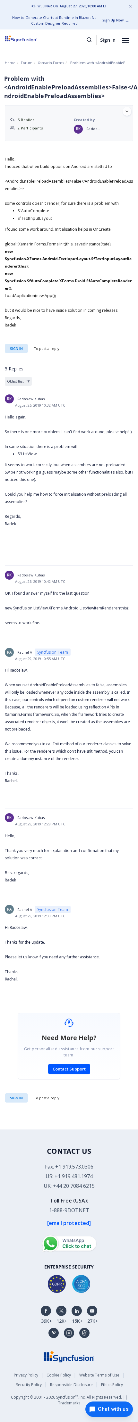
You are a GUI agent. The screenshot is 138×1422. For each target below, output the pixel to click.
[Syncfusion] (69, 1356)
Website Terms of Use (99, 1375)
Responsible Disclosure (71, 1384)
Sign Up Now (113, 20)
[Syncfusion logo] (28, 39)
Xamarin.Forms (51, 62)
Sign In (108, 40)
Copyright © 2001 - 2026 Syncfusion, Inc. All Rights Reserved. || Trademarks (69, 1400)
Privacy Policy (26, 1375)
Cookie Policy (59, 1375)
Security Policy (29, 1384)
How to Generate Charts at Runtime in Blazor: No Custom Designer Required (54, 20)
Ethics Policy (112, 1384)
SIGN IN (16, 1097)
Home (10, 62)
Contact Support (69, 1069)
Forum (26, 62)
